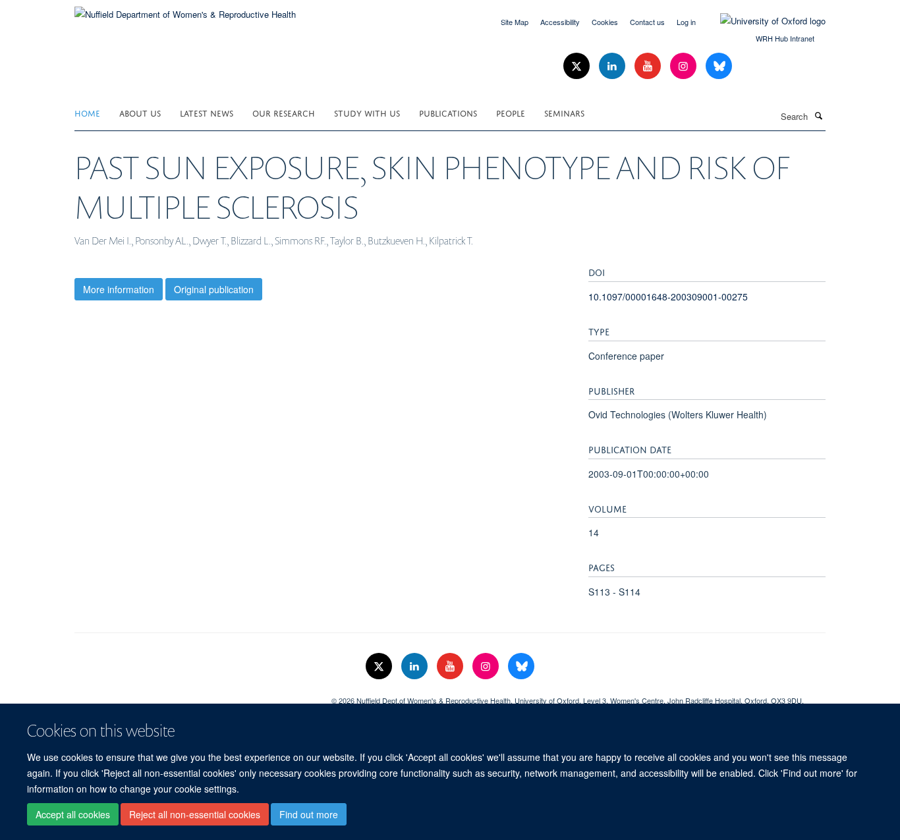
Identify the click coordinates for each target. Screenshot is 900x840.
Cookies (605, 21)
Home (87, 112)
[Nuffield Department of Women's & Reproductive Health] (185, 9)
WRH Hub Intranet (785, 38)
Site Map (514, 21)
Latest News (206, 112)
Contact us (647, 21)
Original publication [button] (214, 289)
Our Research (283, 112)
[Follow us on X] (577, 66)
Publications (448, 112)
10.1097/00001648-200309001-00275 (668, 296)
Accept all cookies (73, 814)
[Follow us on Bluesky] (719, 66)
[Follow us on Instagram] (684, 66)
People (510, 112)
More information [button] (118, 289)
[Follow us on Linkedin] (613, 66)
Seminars (564, 112)
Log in (686, 21)
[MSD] (193, 695)
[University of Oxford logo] (763, 21)
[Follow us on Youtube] (648, 66)
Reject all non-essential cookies (194, 814)
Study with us (367, 112)
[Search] (818, 115)
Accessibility (560, 21)
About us (140, 112)
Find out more (308, 814)
